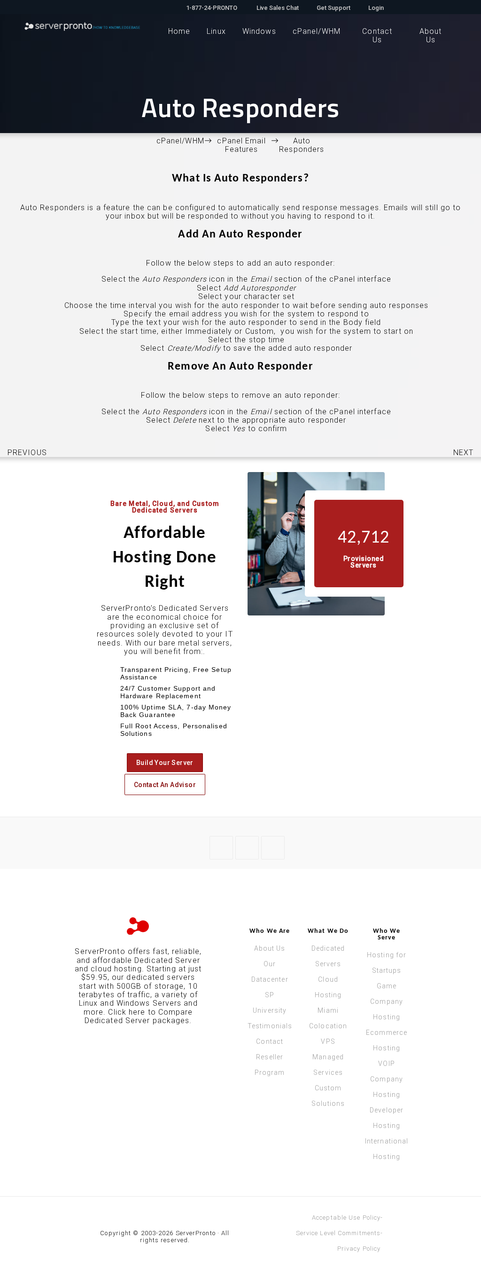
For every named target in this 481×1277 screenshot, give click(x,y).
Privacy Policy (358, 1248)
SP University (270, 1002)
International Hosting (386, 1148)
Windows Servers (149, 1003)
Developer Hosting (386, 1117)
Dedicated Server (167, 960)
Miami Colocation (328, 1018)
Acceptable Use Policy (346, 1217)
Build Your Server (165, 762)
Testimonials (270, 1026)
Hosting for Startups (386, 962)
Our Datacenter (269, 971)
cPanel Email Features (241, 145)
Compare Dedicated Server (139, 1016)
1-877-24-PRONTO (211, 7)
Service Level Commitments (338, 1233)
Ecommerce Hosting (386, 1040)
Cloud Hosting (328, 987)
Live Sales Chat (277, 7)
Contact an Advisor (165, 784)
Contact (269, 1041)
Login (376, 7)
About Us (270, 948)
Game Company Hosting (386, 1001)
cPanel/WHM (317, 31)
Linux (216, 31)
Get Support (333, 7)
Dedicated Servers (328, 956)
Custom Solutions (328, 1095)
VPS (328, 1041)
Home (179, 31)
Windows (259, 31)
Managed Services (328, 1064)
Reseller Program (270, 1064)
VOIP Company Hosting (386, 1079)
